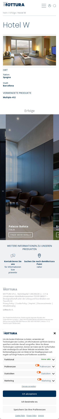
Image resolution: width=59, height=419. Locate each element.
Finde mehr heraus (20, 234)
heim (5, 12)
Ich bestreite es (29, 401)
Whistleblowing (9, 306)
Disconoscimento (44, 303)
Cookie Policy (20, 415)
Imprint (41, 415)
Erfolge (12, 12)
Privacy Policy (31, 415)
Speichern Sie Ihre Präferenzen (30, 409)
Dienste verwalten (29, 386)
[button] (54, 333)
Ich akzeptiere (29, 393)
